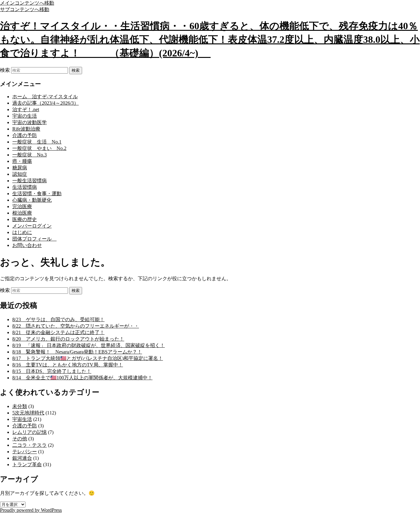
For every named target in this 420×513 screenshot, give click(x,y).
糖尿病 (19, 167)
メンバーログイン (32, 225)
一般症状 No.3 (29, 154)
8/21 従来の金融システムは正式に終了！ (58, 332)
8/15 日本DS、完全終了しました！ (51, 371)
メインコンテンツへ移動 (27, 3)
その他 (19, 438)
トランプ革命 (27, 464)
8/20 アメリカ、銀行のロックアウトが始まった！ (68, 338)
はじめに (22, 232)
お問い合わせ (27, 245)
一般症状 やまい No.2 (39, 148)
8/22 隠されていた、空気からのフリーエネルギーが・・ (75, 326)
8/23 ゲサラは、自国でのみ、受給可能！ (58, 319)
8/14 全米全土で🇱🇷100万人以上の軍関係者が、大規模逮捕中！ (82, 377)
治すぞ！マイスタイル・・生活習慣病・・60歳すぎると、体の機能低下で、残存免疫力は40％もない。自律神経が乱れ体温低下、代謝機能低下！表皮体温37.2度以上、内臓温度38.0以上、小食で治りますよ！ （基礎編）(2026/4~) (210, 39)
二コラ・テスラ (29, 445)
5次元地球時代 (28, 412)
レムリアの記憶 (29, 432)
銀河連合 (22, 458)
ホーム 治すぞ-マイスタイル (45, 96)
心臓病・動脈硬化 (32, 200)
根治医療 (22, 213)
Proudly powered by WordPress (31, 510)
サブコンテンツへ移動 (24, 9)
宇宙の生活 (24, 116)
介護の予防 (24, 135)
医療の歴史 (24, 219)
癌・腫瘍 (22, 161)
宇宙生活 (22, 419)
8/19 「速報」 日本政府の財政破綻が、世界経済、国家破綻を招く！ (88, 345)
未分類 (19, 406)
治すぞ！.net (25, 109)
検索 (5, 70)
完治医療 (22, 206)
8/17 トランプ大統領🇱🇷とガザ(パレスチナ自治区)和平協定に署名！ (87, 358)
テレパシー (24, 451)
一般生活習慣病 (29, 180)
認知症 (19, 174)
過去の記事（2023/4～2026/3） (45, 103)
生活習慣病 (24, 187)
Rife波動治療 (26, 128)
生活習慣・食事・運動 (36, 193)
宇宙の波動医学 (29, 122)
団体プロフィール (34, 238)
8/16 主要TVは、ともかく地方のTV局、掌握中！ (67, 364)
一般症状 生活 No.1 (36, 141)
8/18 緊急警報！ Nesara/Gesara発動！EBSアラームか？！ (77, 351)
